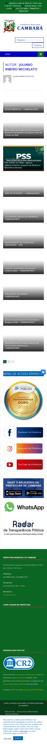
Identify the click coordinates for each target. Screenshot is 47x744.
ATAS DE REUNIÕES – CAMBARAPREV (22, 193)
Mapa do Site (10, 711)
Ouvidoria (7, 595)
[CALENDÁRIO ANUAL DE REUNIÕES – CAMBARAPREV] (23, 213)
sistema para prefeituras (33, 674)
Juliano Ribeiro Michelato (23, 76)
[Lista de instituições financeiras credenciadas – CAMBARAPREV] (23, 264)
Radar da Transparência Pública (31, 690)
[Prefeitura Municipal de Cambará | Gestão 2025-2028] (23, 26)
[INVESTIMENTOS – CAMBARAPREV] (23, 103)
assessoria (20, 678)
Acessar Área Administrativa (27, 711)
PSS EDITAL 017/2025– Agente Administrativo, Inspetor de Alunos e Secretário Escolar (22, 165)
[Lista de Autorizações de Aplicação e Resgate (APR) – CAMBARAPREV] (23, 316)
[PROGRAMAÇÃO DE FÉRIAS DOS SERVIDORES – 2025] (23, 238)
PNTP (14, 690)
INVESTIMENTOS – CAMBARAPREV (21, 109)
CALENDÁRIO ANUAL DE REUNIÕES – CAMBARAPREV (22, 217)
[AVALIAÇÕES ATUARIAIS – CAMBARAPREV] (23, 290)
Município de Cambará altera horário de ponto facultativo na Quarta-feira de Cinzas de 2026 (23, 132)
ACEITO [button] (18, 738)
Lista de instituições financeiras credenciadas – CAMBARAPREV (20, 269)
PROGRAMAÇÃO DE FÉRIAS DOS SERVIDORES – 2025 (19, 243)
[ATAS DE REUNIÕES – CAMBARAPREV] (23, 187)
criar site (18, 674)
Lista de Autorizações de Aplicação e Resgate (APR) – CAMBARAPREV (22, 321)
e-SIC (14, 595)
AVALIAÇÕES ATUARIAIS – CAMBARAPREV (17, 295)
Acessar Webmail (11, 714)
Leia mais (23, 731)
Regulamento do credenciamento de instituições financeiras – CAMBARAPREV (22, 345)
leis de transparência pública (14, 684)
